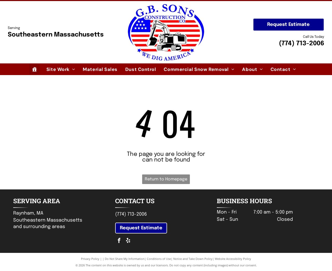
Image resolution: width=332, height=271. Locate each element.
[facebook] (119, 241)
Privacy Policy (90, 259)
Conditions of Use (159, 259)
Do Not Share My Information (124, 259)
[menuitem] (61, 69)
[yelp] (128, 241)
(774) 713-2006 (301, 43)
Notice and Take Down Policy (192, 259)
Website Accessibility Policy (233, 259)
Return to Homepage (166, 179)
